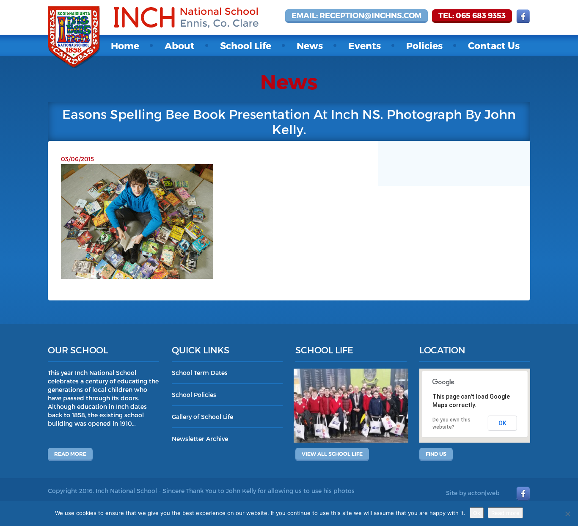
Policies (424, 45)
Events (364, 45)
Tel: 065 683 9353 (472, 15)
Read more (70, 454)
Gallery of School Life (202, 416)
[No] (567, 513)
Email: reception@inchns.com (356, 15)
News (310, 45)
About (180, 45)
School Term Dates (200, 372)
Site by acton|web (473, 492)
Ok (476, 512)
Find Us (436, 454)
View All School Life (332, 454)
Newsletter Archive (200, 438)
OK (502, 423)
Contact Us (494, 45)
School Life (245, 45)
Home (125, 45)
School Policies (194, 394)
